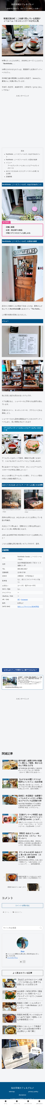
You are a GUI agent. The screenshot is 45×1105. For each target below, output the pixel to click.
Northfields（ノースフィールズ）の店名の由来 (21, 159)
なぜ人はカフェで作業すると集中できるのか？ (21, 670)
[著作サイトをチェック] (20, 961)
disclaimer (22, 1095)
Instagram (24, 599)
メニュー (9, 162)
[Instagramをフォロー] (24, 961)
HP (19, 599)
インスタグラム (12, 957)
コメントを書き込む (22, 905)
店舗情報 (9, 176)
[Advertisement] (22, 121)
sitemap (12, 1091)
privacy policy (33, 1091)
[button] (41, 927)
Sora (22, 951)
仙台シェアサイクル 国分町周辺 (28, 606)
